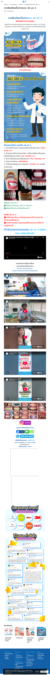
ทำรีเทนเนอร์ (40, 658)
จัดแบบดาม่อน (41, 655)
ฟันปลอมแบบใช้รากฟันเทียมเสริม (28, 271)
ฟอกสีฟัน (7, 658)
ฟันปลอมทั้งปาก (28, 268)
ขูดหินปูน (7, 655)
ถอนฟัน (6, 657)
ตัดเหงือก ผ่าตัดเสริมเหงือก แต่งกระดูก (19, 667)
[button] (48, 1)
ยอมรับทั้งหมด (43, 671)
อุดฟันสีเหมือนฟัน (9, 654)
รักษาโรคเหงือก (19, 657)
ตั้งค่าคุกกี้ (37, 671)
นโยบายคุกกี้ (9, 672)
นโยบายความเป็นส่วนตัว (29, 671)
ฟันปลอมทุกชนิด (30, 659)
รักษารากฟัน (18, 656)
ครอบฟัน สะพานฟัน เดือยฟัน (30, 661)
